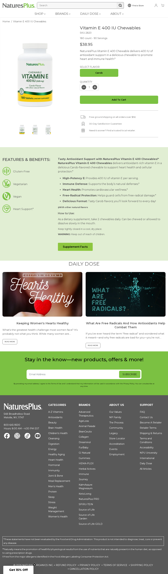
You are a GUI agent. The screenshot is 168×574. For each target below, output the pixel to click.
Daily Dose (146, 463)
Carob (99, 72)
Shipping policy (142, 565)
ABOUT (116, 14)
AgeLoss (84, 420)
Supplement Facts (75, 246)
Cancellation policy (84, 568)
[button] (18, 570)
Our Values (115, 411)
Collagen (84, 436)
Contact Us (146, 417)
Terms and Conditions (146, 440)
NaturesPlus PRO (89, 499)
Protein (52, 491)
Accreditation (117, 443)
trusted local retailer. (125, 130)
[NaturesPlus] (18, 5)
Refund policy (66, 565)
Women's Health (58, 516)
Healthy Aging (56, 454)
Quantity (86, 81)
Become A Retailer (151, 422)
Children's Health (58, 433)
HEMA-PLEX (86, 463)
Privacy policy (90, 565)
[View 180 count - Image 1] (35, 75)
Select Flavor (90, 66)
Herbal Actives (87, 468)
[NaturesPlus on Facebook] (7, 436)
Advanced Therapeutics (86, 413)
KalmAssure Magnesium (86, 486)
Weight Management (56, 509)
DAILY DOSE (89, 14)
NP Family (115, 417)
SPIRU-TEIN (86, 504)
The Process (116, 422)
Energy (52, 449)
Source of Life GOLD (91, 523)
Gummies (84, 458)
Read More (10, 342)
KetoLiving (85, 493)
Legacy (113, 433)
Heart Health (55, 459)
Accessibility (147, 447)
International (147, 458)
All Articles (145, 468)
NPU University (148, 452)
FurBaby (83, 447)
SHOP (39, 14)
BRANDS (62, 14)
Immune (84, 474)
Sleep (51, 497)
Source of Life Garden (87, 516)
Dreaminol (85, 442)
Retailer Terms (148, 427)
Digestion (53, 443)
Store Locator (117, 438)
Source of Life (87, 509)
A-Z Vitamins (55, 411)
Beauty (52, 422)
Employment (117, 454)
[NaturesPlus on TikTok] (27, 436)
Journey (83, 479)
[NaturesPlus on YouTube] (38, 436)
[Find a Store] (138, 5)
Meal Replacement (59, 481)
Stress (51, 502)
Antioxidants (55, 417)
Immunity (54, 470)
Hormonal (54, 465)
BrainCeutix (85, 431)
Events (113, 449)
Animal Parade (87, 426)
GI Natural (84, 452)
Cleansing (53, 438)
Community (116, 427)
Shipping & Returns (151, 433)
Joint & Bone (55, 475)
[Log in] (156, 5)
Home (6, 21)
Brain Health (55, 427)
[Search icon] (120, 5)
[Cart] (163, 5)
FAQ (142, 411)
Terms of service (115, 565)
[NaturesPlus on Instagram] (17, 436)
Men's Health (55, 486)
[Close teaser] (34, 564)
